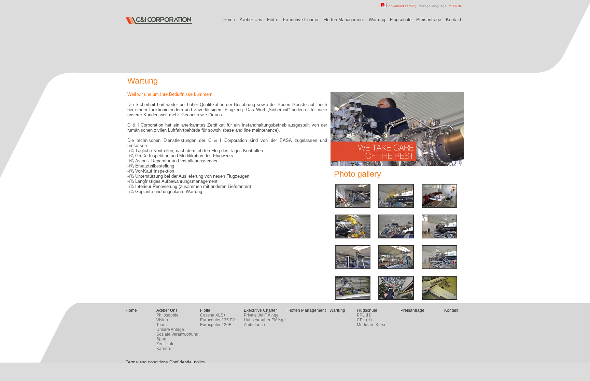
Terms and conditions (147, 362)
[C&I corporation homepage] (159, 22)
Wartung (377, 19)
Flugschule (400, 19)
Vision (162, 320)
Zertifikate (165, 343)
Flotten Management (343, 19)
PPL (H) (364, 315)
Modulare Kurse (372, 324)
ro (450, 6)
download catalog (402, 6)
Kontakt (453, 19)
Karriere (163, 348)
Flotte (272, 19)
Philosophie (167, 315)
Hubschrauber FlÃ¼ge (265, 320)
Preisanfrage (428, 19)
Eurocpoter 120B (215, 324)
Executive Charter (301, 19)
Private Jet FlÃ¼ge (261, 315)
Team (161, 324)
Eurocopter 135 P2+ (218, 320)
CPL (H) (364, 320)
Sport (161, 339)
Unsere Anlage (170, 329)
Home (229, 19)
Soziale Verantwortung (177, 334)
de (460, 6)
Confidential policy (187, 362)
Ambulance (254, 324)
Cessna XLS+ (213, 315)
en (455, 6)
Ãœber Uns (251, 19)
